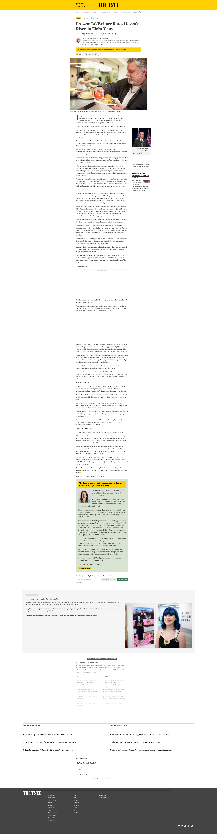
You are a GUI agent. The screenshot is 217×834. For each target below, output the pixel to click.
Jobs (49, 810)
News (78, 12)
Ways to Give (52, 818)
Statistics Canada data (100, 362)
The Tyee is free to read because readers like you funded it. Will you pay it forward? (100, 484)
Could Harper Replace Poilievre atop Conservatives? (48, 734)
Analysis (86, 12)
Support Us (125, 12)
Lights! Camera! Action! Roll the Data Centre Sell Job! (49, 750)
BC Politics (95, 18)
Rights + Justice (86, 18)
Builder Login (103, 795)
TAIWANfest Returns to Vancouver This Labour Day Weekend (140, 175)
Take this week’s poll (101, 779)
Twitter (91, 44)
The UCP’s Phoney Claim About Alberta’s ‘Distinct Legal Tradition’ (142, 750)
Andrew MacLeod (87, 38)
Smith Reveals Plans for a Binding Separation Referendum (51, 742)
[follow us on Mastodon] (86, 54)
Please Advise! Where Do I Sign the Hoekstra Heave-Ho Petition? (141, 734)
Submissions (52, 815)
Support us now (84, 568)
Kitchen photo (107, 111)
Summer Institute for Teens (54, 615)
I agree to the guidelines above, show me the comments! (102, 658)
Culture (96, 12)
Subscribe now (122, 579)
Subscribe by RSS (104, 798)
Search (136, 12)
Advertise (51, 808)
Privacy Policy (52, 813)
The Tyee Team (52, 800)
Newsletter (51, 798)
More (115, 12)
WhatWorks (77, 813)
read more (137, 153)
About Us (51, 795)
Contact (50, 803)
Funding (50, 805)
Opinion (76, 808)
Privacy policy (79, 582)
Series (75, 810)
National (76, 803)
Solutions (106, 12)
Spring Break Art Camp (84, 615)
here (102, 44)
